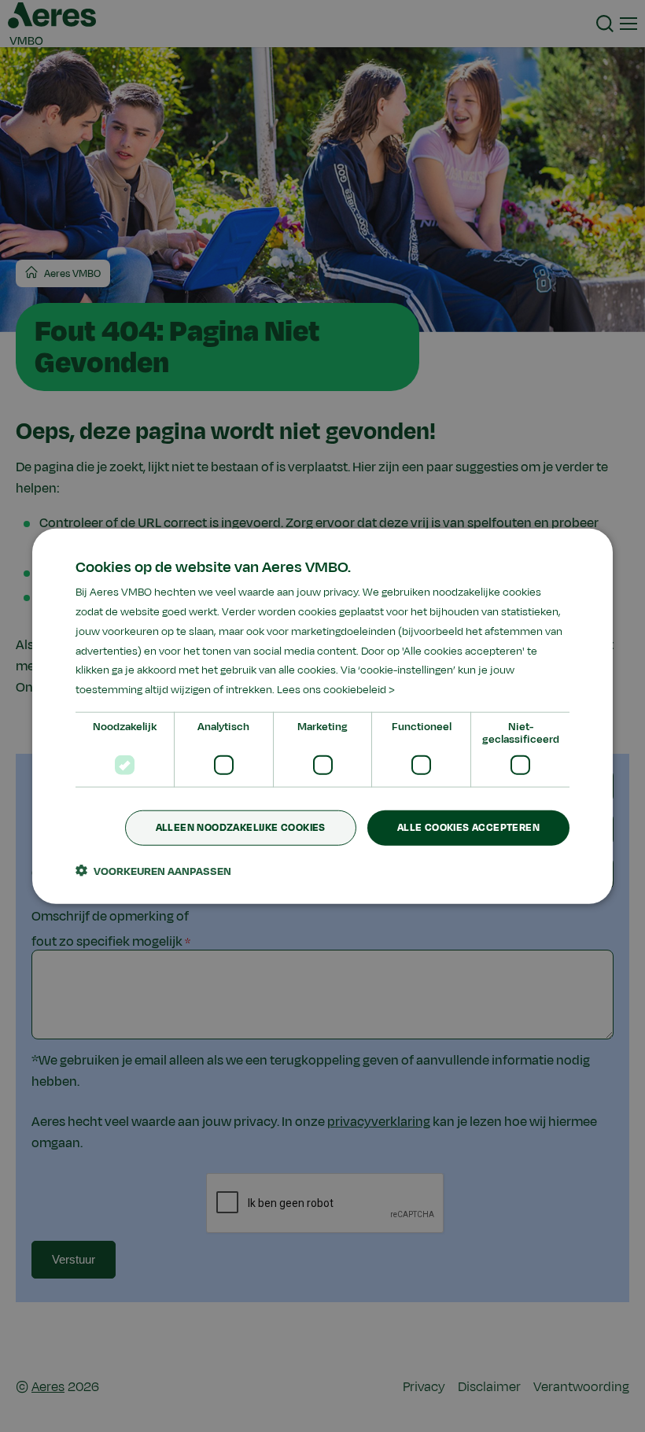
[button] (153, 870)
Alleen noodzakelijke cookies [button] (241, 828)
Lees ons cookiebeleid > (336, 689)
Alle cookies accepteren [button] (468, 828)
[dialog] (322, 716)
